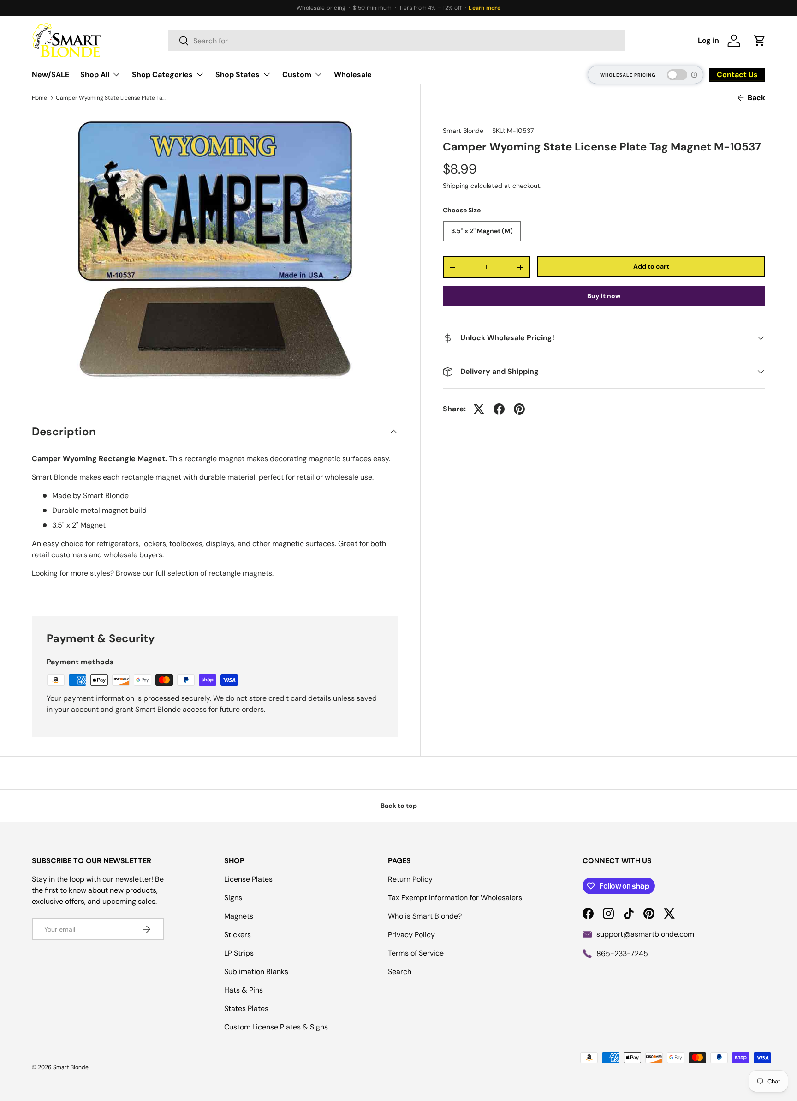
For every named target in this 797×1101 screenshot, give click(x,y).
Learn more (484, 8)
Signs (233, 897)
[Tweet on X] (479, 409)
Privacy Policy (411, 934)
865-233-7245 (622, 953)
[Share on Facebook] (499, 409)
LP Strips (239, 953)
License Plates (248, 879)
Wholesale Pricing (628, 75)
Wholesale (353, 74)
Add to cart (651, 266)
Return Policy (410, 879)
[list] (215, 249)
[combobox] (396, 40)
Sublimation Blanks (256, 971)
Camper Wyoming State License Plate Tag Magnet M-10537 (111, 98)
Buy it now (604, 296)
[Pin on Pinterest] (519, 409)
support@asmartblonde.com (645, 934)
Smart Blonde (463, 130)
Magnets (238, 916)
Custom (296, 74)
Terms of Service (416, 953)
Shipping (456, 185)
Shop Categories (162, 74)
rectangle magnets (240, 573)
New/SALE (50, 74)
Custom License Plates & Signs (276, 1027)
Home (39, 98)
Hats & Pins (243, 990)
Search (399, 971)
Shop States (237, 74)
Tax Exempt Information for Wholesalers (455, 897)
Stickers (237, 934)
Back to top (399, 805)
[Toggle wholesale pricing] (677, 74)
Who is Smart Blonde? (425, 916)
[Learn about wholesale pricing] (694, 75)
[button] (759, 40)
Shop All (94, 74)
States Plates (246, 1008)
